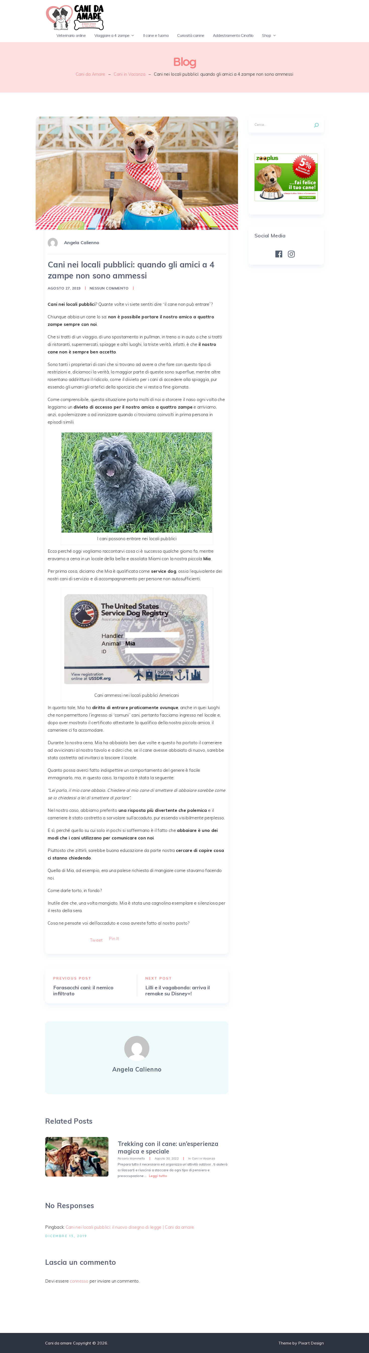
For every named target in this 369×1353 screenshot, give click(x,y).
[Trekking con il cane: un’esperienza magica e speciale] (76, 1157)
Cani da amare (58, 1342)
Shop (266, 35)
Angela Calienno (81, 242)
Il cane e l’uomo (156, 35)
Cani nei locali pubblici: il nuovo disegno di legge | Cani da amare (130, 1227)
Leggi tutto (158, 1176)
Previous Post (72, 978)
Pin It (114, 938)
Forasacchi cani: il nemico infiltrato (83, 991)
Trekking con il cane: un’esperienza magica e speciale (168, 1147)
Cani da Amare (90, 74)
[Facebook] (279, 254)
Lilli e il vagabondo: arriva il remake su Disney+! (177, 991)
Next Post (158, 978)
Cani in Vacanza (129, 74)
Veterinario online (71, 35)
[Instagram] (291, 254)
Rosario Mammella (131, 1158)
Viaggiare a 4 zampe (112, 35)
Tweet (96, 940)
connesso (79, 1281)
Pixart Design (311, 1342)
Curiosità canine (190, 35)
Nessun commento (109, 288)
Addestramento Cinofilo (233, 35)
